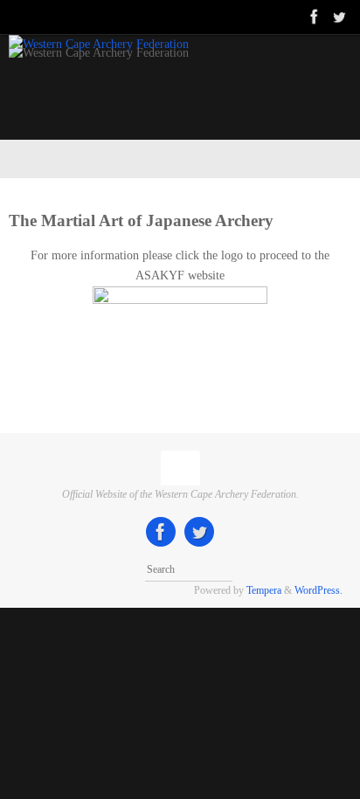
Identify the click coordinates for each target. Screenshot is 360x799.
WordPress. (318, 590)
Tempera (263, 590)
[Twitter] (339, 16)
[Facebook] (314, 16)
